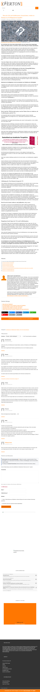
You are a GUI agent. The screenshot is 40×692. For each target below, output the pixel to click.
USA (22, 329)
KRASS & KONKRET (6, 671)
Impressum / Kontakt (5, 683)
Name (2, 489)
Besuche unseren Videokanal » (20, 623)
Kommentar (3, 469)
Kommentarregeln (5, 682)
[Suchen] (36, 8)
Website (2, 496)
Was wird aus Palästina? (7, 304)
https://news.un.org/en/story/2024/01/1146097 (8, 266)
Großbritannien (8, 329)
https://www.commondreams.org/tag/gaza (7, 265)
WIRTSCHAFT (5, 667)
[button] (5, 312)
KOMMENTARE (5, 670)
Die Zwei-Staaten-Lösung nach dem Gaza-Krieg (12, 306)
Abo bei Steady (26, 690)
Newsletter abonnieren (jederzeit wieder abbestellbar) (12, 503)
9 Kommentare (19, 19)
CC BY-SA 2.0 (18, 42)
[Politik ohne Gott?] (20, 612)
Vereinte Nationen (26, 329)
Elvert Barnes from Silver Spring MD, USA (8, 42)
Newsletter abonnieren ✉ (6, 660)
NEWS (3, 664)
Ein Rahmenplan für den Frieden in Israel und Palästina (14, 305)
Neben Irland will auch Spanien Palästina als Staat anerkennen (15, 309)
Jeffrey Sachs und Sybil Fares (11, 19)
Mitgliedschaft (13, 329)
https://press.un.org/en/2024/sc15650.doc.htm (8, 269)
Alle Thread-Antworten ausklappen (29, 336)
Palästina (17, 329)
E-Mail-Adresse (4, 493)
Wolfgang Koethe (8, 442)
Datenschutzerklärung (6, 681)
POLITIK (4, 666)
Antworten (3, 350)
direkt (34, 690)
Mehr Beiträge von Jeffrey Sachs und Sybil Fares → (18, 295)
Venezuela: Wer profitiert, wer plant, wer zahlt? (12, 307)
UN (20, 329)
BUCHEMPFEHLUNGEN (7, 668)
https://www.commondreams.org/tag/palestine (8, 262)
